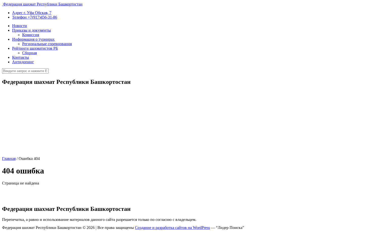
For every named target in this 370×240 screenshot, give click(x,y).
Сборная (29, 53)
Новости (19, 26)
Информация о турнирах (33, 39)
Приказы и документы (31, 30)
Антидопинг (23, 62)
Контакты (20, 57)
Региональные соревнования (47, 44)
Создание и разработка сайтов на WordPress (172, 227)
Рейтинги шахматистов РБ (35, 48)
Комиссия (30, 35)
